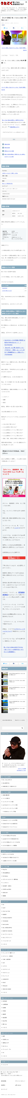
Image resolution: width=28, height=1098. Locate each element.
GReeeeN (5, 985)
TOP (10, 1072)
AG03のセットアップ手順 (10, 811)
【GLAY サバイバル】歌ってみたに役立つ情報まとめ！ (21, 720)
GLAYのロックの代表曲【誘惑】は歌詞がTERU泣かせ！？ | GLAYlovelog (15, 343)
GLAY (3, 25)
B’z (3, 904)
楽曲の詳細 (7, 144)
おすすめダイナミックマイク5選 (10, 805)
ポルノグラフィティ (7, 937)
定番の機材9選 (6, 795)
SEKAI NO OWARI (7, 989)
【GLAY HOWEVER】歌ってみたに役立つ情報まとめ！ (17, 702)
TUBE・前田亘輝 (6, 959)
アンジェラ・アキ (7, 1049)
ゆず (4, 962)
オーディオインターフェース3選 (10, 808)
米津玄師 (5, 1001)
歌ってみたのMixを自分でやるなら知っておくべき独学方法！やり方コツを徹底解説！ (14, 650)
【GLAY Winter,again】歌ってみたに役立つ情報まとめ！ (17, 674)
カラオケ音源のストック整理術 (10, 845)
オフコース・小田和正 (8, 956)
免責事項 (3, 1085)
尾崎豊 (4, 895)
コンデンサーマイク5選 (8, 801)
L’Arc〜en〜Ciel (6, 911)
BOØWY (5, 914)
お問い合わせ (18, 1085)
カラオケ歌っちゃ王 (7, 290)
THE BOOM (5, 921)
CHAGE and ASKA (7, 889)
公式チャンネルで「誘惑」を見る (10, 173)
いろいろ (5, 944)
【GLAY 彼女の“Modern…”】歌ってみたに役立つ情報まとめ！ (17, 695)
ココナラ (17, 528)
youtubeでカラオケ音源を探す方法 (10, 838)
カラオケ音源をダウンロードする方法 (11, 842)
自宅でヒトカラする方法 (8, 854)
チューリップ (6, 975)
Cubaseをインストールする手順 (10, 820)
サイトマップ (4, 1089)
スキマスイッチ (6, 969)
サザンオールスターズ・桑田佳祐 (10, 879)
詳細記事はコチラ (14, 127)
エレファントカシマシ (8, 934)
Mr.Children (5, 876)
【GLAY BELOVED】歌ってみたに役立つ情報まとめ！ (17, 709)
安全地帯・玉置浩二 (7, 886)
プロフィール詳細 (22, 768)
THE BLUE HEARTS (7, 917)
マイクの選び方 (6, 798)
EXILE (4, 982)
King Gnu (5, 869)
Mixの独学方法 (6, 783)
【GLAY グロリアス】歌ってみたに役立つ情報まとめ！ (17, 681)
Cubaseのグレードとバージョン (10, 826)
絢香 (4, 1036)
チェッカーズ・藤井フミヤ (9, 952)
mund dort (4, 288)
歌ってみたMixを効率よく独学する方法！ (13, 120)
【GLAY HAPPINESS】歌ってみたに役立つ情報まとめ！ (17, 688)
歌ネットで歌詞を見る (7, 183)
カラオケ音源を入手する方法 (9, 835)
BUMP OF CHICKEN (7, 931)
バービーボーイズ (7, 940)
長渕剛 (4, 1007)
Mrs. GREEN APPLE (7, 927)
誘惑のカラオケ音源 (9, 151)
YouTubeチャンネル (21, 770)
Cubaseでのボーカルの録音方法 (10, 823)
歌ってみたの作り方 (7, 779)
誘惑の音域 (7, 147)
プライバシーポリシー (20, 1081)
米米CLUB (5, 892)
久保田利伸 (5, 1004)
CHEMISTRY (6, 979)
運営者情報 (3, 1081)
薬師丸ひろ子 (6, 1042)
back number (6, 924)
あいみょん (5, 1046)
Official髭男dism (6, 872)
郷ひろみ (5, 1024)
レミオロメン (6, 882)
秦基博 (4, 1014)
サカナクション (6, 972)
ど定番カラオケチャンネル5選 (9, 860)
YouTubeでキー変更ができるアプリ (11, 857)
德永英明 (5, 1017)
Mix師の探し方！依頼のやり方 (9, 786)
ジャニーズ (5, 1064)
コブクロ (5, 966)
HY (3, 1052)
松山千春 (5, 1020)
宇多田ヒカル (6, 1039)
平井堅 (4, 1011)
